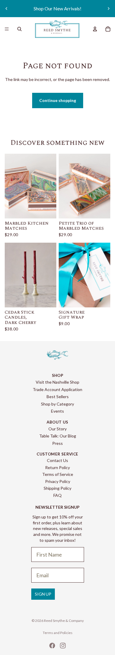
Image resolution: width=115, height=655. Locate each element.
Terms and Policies (58, 632)
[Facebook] (52, 645)
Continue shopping (57, 100)
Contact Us (57, 460)
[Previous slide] (6, 8)
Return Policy (57, 467)
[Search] (19, 28)
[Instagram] (62, 645)
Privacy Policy (57, 481)
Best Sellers (58, 396)
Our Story (57, 428)
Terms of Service (57, 474)
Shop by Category (57, 403)
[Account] (94, 28)
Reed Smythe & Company (64, 620)
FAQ (57, 495)
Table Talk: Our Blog (57, 435)
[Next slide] (108, 8)
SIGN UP (43, 593)
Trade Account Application (57, 389)
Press (57, 443)
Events (57, 411)
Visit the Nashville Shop (57, 382)
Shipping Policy (57, 488)
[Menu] (7, 29)
